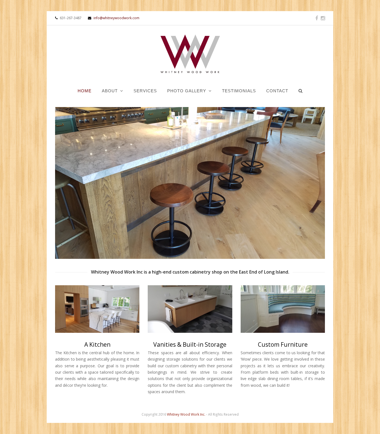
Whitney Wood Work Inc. (186, 414)
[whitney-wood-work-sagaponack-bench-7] (283, 309)
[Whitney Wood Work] (190, 54)
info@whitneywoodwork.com (116, 18)
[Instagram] (323, 18)
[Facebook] (316, 18)
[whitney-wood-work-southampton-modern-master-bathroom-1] (190, 309)
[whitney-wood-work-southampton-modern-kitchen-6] (97, 309)
